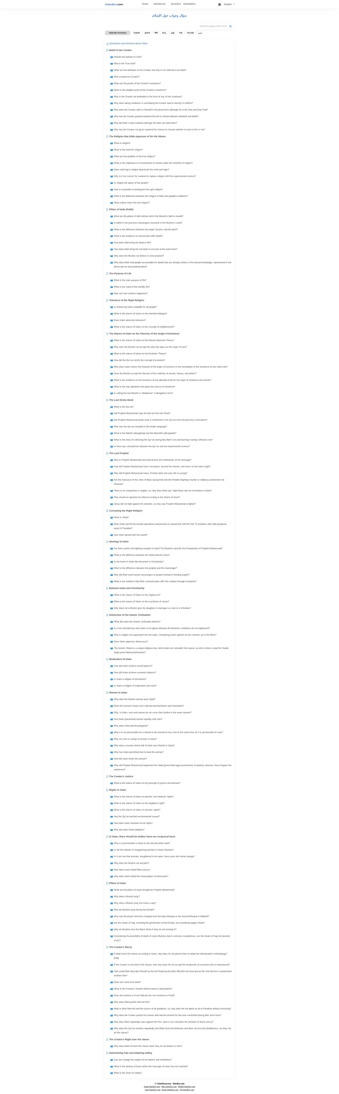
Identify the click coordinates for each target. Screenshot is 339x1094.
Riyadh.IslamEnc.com (186, 1087)
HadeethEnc (189, 4)
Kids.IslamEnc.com (169, 1087)
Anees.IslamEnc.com (170, 1090)
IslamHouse (160, 4)
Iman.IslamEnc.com (152, 1090)
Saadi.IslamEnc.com (152, 1087)
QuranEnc (176, 4)
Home (145, 4)
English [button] (228, 4)
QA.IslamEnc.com (187, 1090)
